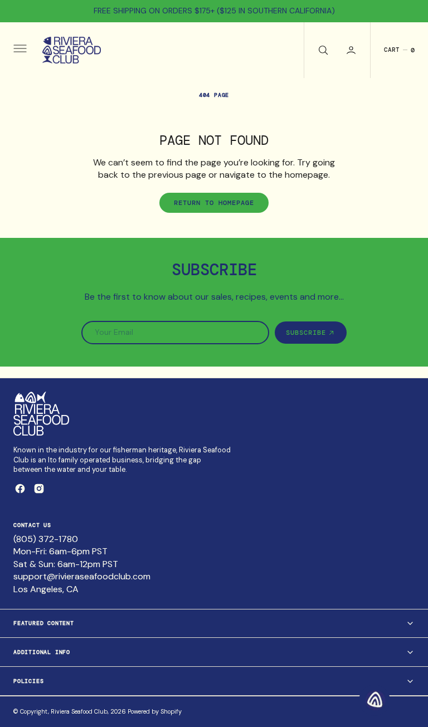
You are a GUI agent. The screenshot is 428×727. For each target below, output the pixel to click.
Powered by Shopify (155, 711)
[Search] (322, 50)
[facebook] (20, 488)
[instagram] (39, 488)
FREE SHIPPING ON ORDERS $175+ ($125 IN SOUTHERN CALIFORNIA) (214, 11)
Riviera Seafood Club (79, 711)
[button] (19, 50)
